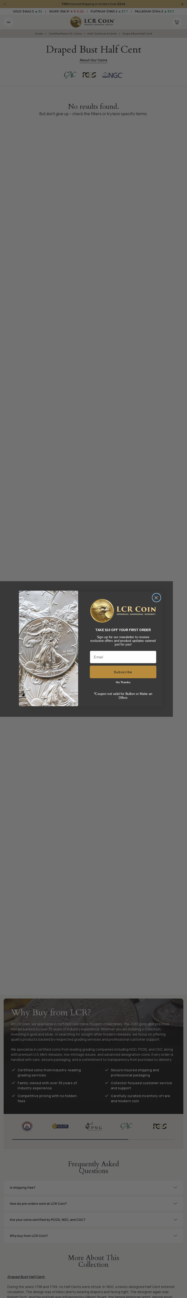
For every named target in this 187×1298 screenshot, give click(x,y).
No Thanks (123, 682)
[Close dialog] (156, 598)
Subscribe (123, 672)
